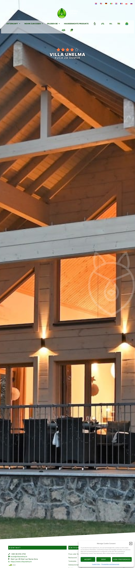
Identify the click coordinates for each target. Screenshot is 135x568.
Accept (87, 559)
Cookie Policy (96, 564)
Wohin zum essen (32, 24)
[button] (131, 543)
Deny (103, 559)
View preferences (122, 559)
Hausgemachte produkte (76, 24)
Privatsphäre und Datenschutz (110, 564)
